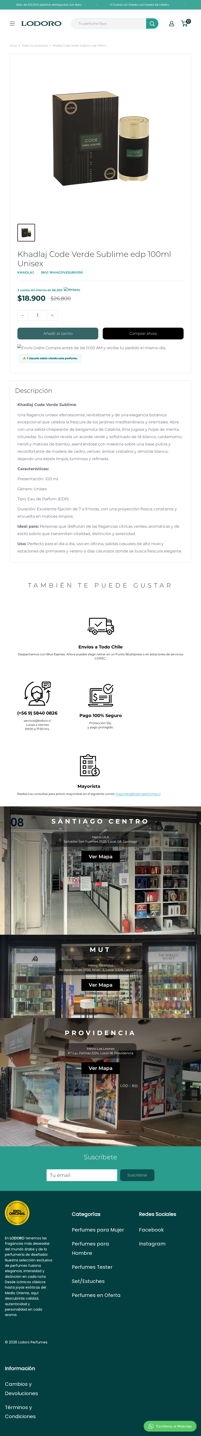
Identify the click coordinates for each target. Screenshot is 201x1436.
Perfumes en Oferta (96, 1295)
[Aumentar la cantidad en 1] (52, 315)
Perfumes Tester (92, 1267)
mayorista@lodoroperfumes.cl (138, 794)
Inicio (13, 45)
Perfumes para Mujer (98, 1229)
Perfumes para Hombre (90, 1248)
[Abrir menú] (12, 23)
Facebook (151, 1229)
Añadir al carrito (58, 333)
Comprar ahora (143, 333)
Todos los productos (35, 45)
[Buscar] (152, 23)
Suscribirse (137, 1175)
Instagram (152, 1243)
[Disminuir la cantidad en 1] (23, 315)
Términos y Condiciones (20, 1412)
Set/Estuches (88, 1281)
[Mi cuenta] (171, 23)
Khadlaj (25, 272)
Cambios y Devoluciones (21, 1389)
